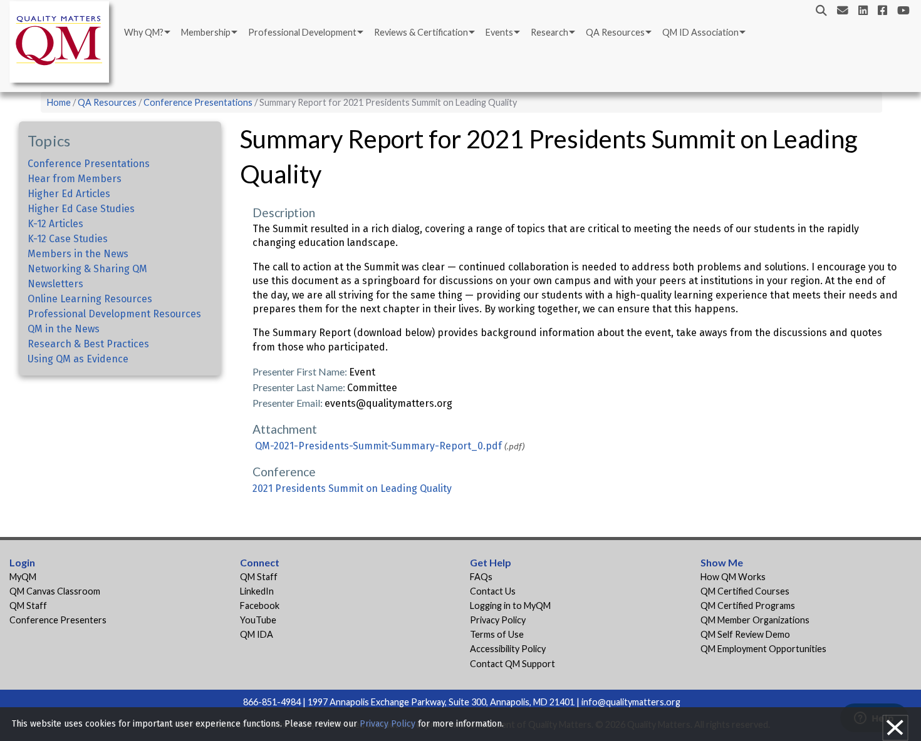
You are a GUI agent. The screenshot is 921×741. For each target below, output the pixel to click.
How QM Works (733, 576)
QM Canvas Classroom (54, 591)
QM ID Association (700, 32)
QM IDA (256, 634)
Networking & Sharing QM (87, 269)
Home (59, 102)
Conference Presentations (197, 102)
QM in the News (64, 329)
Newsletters (55, 284)
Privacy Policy (498, 620)
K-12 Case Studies (68, 239)
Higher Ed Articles (69, 194)
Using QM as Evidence (78, 359)
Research (549, 32)
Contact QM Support (512, 663)
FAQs (481, 576)
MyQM (22, 576)
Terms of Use (497, 634)
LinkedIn (257, 591)
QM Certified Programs (747, 605)
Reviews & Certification (421, 32)
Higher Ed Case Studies (81, 209)
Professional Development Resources (114, 314)
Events (499, 32)
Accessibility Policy (508, 648)
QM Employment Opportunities (763, 648)
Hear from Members (75, 179)
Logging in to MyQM (510, 605)
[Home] (62, 44)
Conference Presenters (58, 620)
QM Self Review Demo (745, 634)
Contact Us (493, 591)
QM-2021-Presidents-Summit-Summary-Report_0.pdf (378, 446)
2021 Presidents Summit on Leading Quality (352, 488)
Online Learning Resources (90, 299)
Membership (206, 32)
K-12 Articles (55, 224)
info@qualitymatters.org (630, 702)
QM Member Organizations (754, 620)
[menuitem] (146, 32)
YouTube (258, 620)
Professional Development (302, 32)
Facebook (259, 605)
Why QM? (144, 32)
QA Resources (615, 32)
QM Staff (28, 605)
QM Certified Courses (744, 591)
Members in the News (78, 254)
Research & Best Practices (88, 344)
